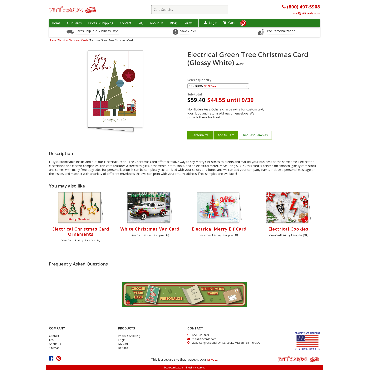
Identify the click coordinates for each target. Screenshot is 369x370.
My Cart (123, 344)
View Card (67, 240)
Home (56, 23)
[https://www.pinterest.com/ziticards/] (243, 24)
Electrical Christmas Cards (73, 40)
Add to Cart (226, 135)
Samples (90, 240)
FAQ (140, 23)
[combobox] (218, 86)
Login (213, 23)
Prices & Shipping (100, 23)
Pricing (79, 240)
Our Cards (74, 23)
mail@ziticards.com (306, 13)
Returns (123, 348)
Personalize (200, 135)
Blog (173, 23)
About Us (156, 23)
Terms (188, 23)
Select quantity (199, 80)
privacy (212, 359)
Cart (231, 23)
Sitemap (54, 348)
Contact (125, 23)
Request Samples (255, 135)
